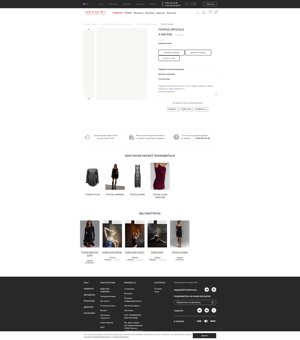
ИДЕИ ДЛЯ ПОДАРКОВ (105, 290)
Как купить (104, 301)
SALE (86, 283)
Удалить (90, 260)
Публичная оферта (132, 306)
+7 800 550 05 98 (171, 3)
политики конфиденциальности (97, 337)
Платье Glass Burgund (160, 196)
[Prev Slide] (88, 29)
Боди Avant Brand (112, 252)
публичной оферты (121, 337)
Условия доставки (107, 306)
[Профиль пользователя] (203, 12)
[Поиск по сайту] (197, 12)
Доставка (127, 4)
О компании (129, 289)
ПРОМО (128, 13)
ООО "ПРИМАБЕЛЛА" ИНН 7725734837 (132, 316)
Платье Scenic (137, 194)
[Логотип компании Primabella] (95, 16)
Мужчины (150, 13)
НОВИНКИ (118, 13)
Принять (204, 336)
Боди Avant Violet (134, 252)
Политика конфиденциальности (133, 299)
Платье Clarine (180, 252)
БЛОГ (102, 327)
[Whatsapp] (214, 289)
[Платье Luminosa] (115, 176)
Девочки (160, 13)
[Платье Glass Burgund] (160, 176)
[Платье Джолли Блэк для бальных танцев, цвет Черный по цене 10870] (89, 234)
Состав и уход (164, 79)
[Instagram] (206, 289)
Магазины (140, 4)
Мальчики (171, 13)
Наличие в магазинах (166, 74)
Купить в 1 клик (169, 58)
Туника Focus (92, 194)
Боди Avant (157, 252)
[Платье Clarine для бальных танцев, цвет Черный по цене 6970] (179, 234)
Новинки (89, 289)
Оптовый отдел (158, 290)
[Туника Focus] (92, 176)
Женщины (138, 13)
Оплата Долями (106, 323)
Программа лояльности (105, 316)
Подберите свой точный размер (171, 69)
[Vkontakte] (199, 310)
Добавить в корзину (171, 52)
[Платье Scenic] (137, 176)
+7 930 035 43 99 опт (172, 5)
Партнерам (113, 4)
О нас (101, 4)
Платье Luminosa (115, 194)
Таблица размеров (108, 296)
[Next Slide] (88, 98)
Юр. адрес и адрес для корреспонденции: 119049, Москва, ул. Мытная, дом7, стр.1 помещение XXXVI (133, 328)
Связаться (210, 4)
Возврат (153, 4)
